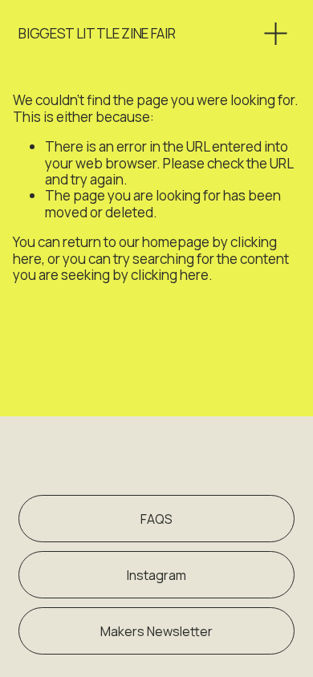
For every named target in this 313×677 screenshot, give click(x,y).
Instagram (156, 575)
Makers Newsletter (156, 631)
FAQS (156, 519)
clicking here (170, 275)
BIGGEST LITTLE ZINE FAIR (96, 33)
